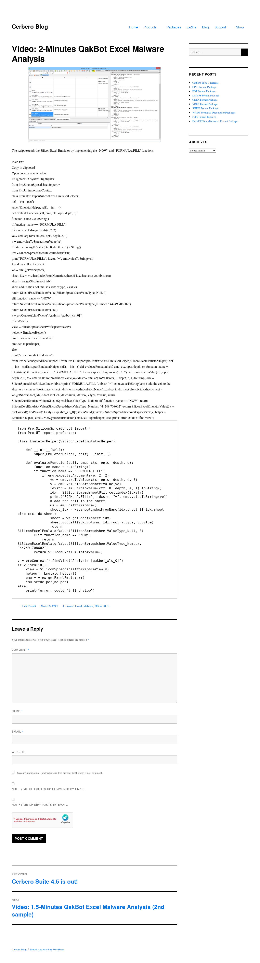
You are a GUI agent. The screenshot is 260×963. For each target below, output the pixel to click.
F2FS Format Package (204, 117)
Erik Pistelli (29, 606)
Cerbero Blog (30, 26)
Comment (20, 650)
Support (220, 27)
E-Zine (191, 27)
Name (17, 711)
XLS (105, 606)
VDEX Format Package (205, 104)
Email (18, 731)
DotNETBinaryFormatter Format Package (215, 121)
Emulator (68, 606)
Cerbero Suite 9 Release (205, 82)
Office (98, 606)
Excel (78, 606)
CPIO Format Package (204, 87)
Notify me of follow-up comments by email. (48, 789)
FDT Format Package (203, 91)
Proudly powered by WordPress (47, 949)
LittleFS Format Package (205, 95)
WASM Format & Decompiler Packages (213, 112)
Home (133, 27)
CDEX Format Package (205, 100)
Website (18, 752)
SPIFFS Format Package (205, 108)
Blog (205, 27)
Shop (240, 27)
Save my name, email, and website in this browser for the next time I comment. (60, 773)
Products (150, 27)
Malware (88, 606)
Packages (174, 27)
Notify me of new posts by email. (40, 804)
